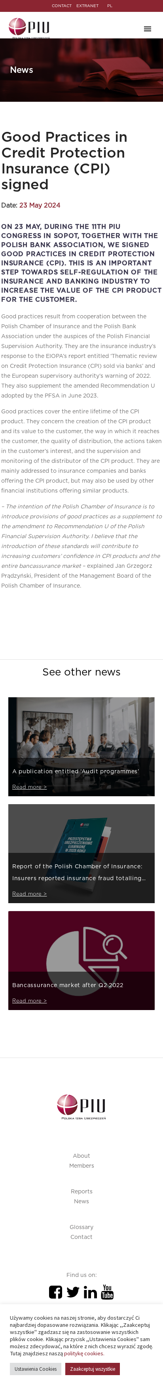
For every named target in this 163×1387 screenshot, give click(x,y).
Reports (82, 1192)
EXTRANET (87, 6)
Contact (81, 1237)
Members (81, 1166)
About (81, 1156)
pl (109, 6)
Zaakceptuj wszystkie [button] (92, 1369)
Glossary (81, 1227)
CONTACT (62, 6)
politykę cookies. (84, 1353)
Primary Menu (147, 29)
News (81, 1201)
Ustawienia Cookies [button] (36, 1369)
